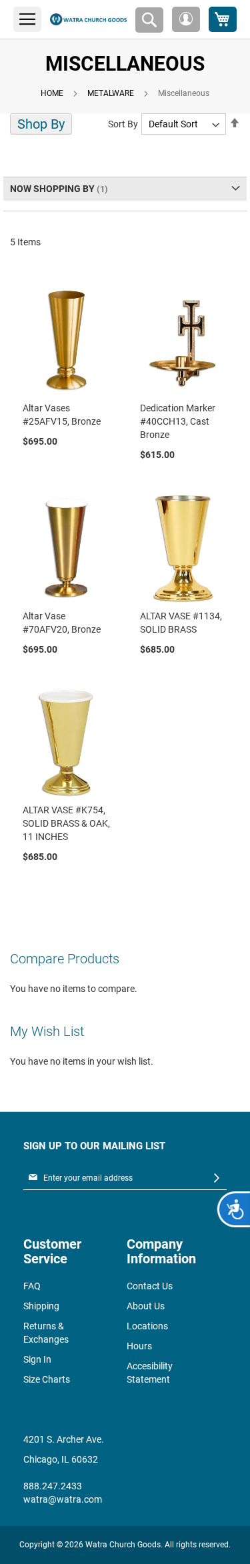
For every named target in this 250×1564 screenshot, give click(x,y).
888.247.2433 (52, 1486)
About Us (146, 1306)
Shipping (41, 1306)
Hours (139, 1346)
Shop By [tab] (41, 124)
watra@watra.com (62, 1499)
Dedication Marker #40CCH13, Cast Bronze (177, 421)
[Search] (149, 20)
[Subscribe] (217, 1178)
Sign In (37, 1359)
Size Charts (46, 1379)
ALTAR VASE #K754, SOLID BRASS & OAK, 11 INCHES (66, 823)
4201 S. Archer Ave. (63, 1439)
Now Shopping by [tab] (52, 188)
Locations (147, 1326)
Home (52, 93)
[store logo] (88, 19)
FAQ (32, 1286)
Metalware (110, 93)
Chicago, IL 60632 (60, 1459)
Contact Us (150, 1286)
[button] (186, 19)
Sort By (123, 124)
